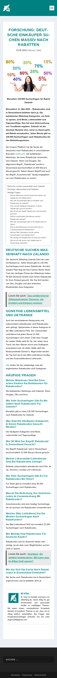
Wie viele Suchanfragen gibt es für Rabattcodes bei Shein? (28, 223)
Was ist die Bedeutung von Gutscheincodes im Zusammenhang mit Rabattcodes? (26, 228)
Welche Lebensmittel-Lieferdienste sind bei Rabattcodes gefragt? (25, 218)
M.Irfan (25, 593)
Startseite (15, 675)
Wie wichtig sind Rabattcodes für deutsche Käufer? (28, 237)
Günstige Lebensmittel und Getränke (22, 189)
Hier (8, 365)
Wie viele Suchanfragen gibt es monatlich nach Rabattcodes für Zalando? (26, 202)
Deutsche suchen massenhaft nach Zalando (26, 186)
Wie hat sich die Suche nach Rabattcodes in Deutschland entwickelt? (25, 242)
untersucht (20, 154)
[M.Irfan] (13, 603)
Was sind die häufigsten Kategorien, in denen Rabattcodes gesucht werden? (26, 207)
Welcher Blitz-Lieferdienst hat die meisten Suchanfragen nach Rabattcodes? (24, 234)
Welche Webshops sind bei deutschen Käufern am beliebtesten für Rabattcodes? (28, 196)
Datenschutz (40, 675)
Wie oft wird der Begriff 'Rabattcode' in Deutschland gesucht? (28, 212)
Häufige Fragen (13, 193)
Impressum (27, 675)
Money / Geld (34, 50)
